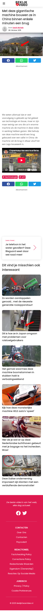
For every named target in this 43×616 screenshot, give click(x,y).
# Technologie (10, 177)
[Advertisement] (21, 88)
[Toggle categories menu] (4, 3)
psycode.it (21, 542)
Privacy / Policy (21, 585)
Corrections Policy (21, 559)
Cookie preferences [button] (22, 590)
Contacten (21, 537)
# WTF (22, 177)
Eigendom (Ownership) (21, 568)
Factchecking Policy (21, 554)
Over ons (21, 532)
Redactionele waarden (21, 564)
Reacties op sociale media (21, 573)
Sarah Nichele (18, 28)
